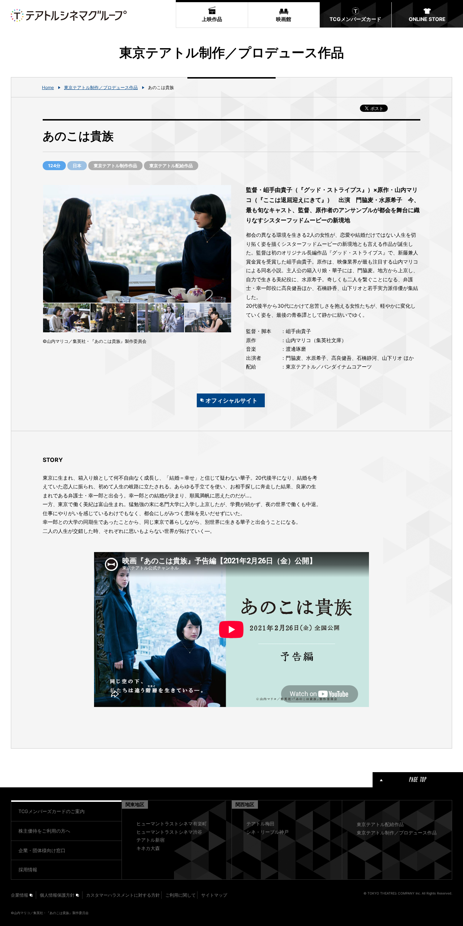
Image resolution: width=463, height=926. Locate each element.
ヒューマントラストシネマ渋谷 (169, 832)
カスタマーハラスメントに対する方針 (123, 895)
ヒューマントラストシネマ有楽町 (171, 823)
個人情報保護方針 (57, 895)
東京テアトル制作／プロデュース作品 (101, 87)
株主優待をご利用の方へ (44, 831)
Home (48, 87)
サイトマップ (214, 895)
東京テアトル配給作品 (380, 824)
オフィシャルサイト (231, 400)
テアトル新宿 (150, 840)
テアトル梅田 (260, 823)
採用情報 (27, 869)
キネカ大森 (148, 848)
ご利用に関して (180, 895)
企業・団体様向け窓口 (41, 850)
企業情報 (19, 895)
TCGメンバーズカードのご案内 (51, 811)
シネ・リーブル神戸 (267, 832)
